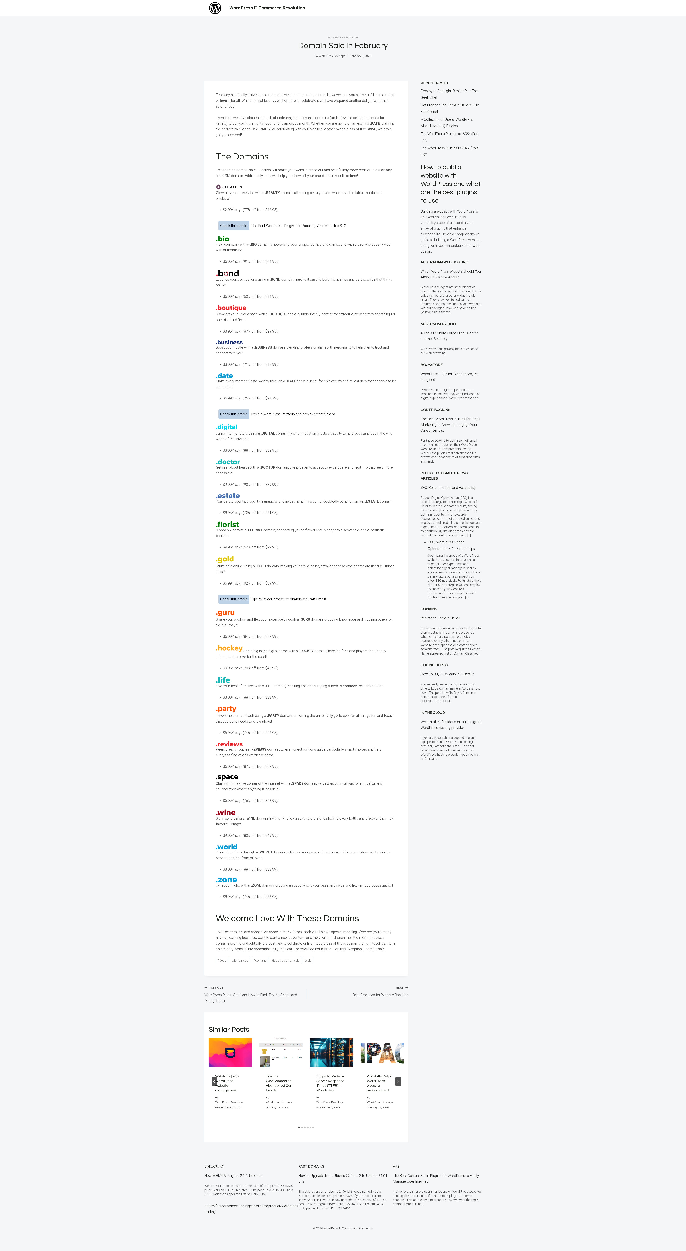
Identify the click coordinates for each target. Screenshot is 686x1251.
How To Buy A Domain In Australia (447, 674)
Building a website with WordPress (447, 211)
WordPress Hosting (343, 37)
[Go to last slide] (214, 1081)
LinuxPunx (214, 1166)
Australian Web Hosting (444, 262)
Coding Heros (434, 665)
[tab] (299, 1127)
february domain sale (285, 960)
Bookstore (432, 365)
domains (260, 960)
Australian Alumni (439, 324)
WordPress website (465, 240)
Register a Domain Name (440, 618)
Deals (222, 960)
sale (308, 960)
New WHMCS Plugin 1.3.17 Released (233, 1175)
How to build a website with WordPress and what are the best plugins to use (451, 184)
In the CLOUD (433, 713)
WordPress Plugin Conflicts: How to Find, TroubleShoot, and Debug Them (250, 994)
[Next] (398, 1081)
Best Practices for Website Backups (380, 991)
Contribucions (435, 410)
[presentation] (230, 1052)
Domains (429, 609)
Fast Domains (311, 1166)
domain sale (240, 960)
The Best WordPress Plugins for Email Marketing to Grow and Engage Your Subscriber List (450, 425)
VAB (396, 1166)
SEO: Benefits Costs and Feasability (448, 487)
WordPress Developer (332, 56)
